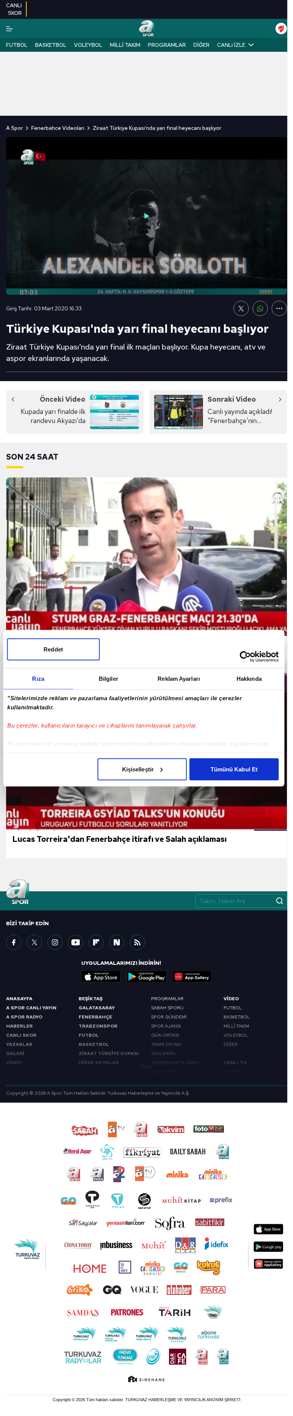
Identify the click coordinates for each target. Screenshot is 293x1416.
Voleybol (88, 45)
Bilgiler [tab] (108, 678)
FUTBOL (89, 1035)
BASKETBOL (94, 1044)
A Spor (14, 128)
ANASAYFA (19, 999)
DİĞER (231, 1044)
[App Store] (101, 977)
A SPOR (232, 1072)
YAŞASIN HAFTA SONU (175, 1063)
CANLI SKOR (21, 1035)
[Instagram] (55, 942)
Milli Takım (125, 45)
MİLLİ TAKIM (236, 1026)
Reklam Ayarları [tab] (179, 678)
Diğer (201, 45)
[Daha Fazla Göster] (279, 308)
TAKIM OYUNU (166, 1044)
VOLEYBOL (236, 1035)
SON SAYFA (163, 1053)
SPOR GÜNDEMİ (169, 1017)
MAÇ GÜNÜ (164, 1072)
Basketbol (50, 45)
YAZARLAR (19, 1044)
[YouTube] (75, 942)
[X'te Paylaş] (241, 308)
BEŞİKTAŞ (91, 999)
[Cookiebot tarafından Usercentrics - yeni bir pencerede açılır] (245, 656)
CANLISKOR (14, 9)
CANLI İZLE (231, 45)
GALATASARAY (97, 1008)
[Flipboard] (96, 942)
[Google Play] (146, 977)
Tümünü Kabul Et (234, 769)
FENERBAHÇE (95, 1017)
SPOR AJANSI (166, 1026)
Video (231, 999)
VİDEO (13, 1063)
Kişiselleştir (138, 769)
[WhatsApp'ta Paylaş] (260, 308)
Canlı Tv (235, 1063)
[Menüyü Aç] (9, 28)
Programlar (167, 45)
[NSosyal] (116, 942)
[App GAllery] (192, 977)
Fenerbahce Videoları (57, 128)
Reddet (53, 649)
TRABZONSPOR (98, 1026)
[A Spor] (146, 28)
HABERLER (19, 1026)
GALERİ (15, 1053)
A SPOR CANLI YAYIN (31, 1008)
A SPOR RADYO (24, 1017)
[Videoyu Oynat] (146, 215)
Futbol (16, 45)
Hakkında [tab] (249, 678)
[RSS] (137, 942)
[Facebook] (13, 942)
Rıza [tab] (38, 678)
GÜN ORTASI (165, 1035)
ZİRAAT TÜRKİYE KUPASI (109, 1053)
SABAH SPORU (167, 1008)
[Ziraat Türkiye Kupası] (281, 28)
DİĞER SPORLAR (99, 1063)
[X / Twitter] (34, 942)
